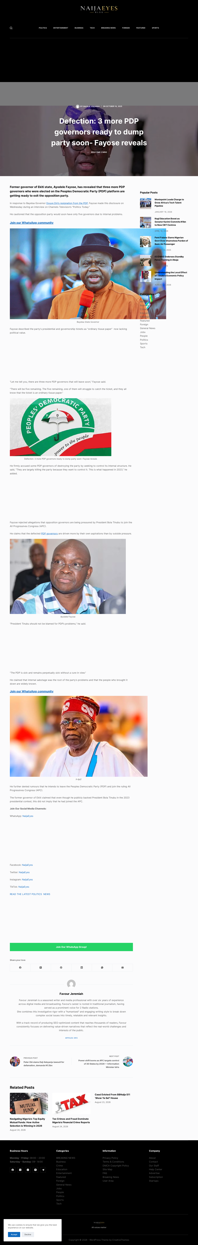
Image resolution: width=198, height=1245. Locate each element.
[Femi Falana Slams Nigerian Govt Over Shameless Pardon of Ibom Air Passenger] (145, 241)
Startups (153, 1180)
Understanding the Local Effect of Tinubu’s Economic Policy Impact (171, 275)
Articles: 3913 (71, 1038)
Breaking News (111, 1177)
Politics (43, 28)
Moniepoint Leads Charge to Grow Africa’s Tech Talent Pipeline (169, 202)
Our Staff (154, 1165)
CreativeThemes (120, 1239)
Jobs (142, 331)
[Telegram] (43, 1170)
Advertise (154, 1173)
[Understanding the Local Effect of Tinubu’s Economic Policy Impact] (145, 276)
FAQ (105, 1173)
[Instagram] (28, 1170)
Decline (27, 1234)
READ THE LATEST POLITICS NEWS (30, 894)
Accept (14, 1234)
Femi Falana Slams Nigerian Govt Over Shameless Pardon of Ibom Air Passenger (171, 240)
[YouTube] (35, 1170)
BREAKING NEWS (108, 28)
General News (147, 328)
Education (145, 312)
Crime (143, 309)
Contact (153, 1161)
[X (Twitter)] (41, 967)
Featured (140, 28)
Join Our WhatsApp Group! (71, 946)
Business (79, 28)
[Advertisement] (98, 62)
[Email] (122, 967)
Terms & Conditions (113, 1161)
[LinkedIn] (81, 967)
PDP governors (49, 533)
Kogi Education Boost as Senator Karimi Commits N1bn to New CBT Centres (170, 221)
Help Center (155, 1169)
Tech (92, 28)
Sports (155, 28)
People (144, 335)
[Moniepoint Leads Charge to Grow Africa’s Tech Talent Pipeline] (145, 203)
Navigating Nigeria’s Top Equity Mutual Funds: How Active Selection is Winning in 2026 (27, 1122)
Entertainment (60, 28)
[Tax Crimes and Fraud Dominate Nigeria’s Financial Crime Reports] (71, 1103)
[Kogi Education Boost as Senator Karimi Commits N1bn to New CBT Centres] (145, 222)
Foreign (126, 28)
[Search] (11, 28)
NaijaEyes (27, 816)
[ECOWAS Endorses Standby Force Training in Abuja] (145, 260)
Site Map (107, 1169)
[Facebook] (20, 967)
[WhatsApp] (102, 967)
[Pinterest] (61, 967)
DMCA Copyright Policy (116, 1165)
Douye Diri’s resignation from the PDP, (67, 203)
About (152, 1157)
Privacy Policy (110, 1157)
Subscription (156, 1177)
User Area (108, 1180)
